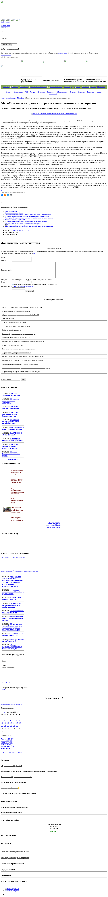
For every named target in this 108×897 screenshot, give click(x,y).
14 (14, 723)
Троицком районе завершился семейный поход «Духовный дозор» (23, 341)
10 (2, 723)
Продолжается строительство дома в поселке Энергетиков (23, 223)
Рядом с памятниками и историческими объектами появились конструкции (26, 368)
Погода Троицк (54, 523)
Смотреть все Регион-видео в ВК (13, 557)
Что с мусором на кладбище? (14, 213)
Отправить (6, 682)
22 (17, 726)
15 (17, 723)
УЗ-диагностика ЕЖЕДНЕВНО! (15, 219)
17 (2, 726)
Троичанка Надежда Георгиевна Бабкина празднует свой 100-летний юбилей (29, 226)
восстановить (6, 55)
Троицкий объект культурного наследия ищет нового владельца (22, 360)
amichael (53, 831)
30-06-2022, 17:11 (23, 230)
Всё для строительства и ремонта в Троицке (16, 326)
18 (5, 726)
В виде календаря (7, 704)
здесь (34, 253)
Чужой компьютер (10, 57)
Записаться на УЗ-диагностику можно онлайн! (16, 777)
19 (8, 726)
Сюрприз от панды (8, 870)
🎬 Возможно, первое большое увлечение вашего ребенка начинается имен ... (29, 225)
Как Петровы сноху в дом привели (15, 858)
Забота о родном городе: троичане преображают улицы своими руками (10, 72)
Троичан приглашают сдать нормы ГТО (14, 807)
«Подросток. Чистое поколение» (12, 345)
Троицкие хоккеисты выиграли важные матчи (96, 81)
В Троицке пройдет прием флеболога (13, 782)
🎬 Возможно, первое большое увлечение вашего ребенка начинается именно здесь (29, 771)
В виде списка (19, 704)
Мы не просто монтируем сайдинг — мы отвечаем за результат (22, 307)
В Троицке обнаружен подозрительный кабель (74, 81)
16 (20, 723)
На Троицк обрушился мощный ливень (17, 500)
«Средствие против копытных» (14, 881)
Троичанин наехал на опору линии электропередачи (18, 349)
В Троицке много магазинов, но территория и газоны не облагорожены (27, 216)
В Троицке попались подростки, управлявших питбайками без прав (26, 221)
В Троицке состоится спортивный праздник (16, 311)
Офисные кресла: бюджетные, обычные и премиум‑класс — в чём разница (28, 214)
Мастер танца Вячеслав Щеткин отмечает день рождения (20, 364)
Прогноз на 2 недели (54, 527)
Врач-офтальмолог (8, 319)
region (14, 230)
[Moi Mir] (8, 195)
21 (14, 726)
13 (11, 723)
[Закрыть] (4, 27)
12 (8, 723)
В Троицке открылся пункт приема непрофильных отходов (21, 371)
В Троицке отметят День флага (11, 812)
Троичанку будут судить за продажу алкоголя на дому (19, 334)
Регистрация (5, 26)
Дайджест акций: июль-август (11, 330)
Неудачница (6, 875)
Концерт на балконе (51, 81)
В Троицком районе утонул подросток (14, 322)
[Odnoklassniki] (5, 195)
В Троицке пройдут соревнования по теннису (16, 353)
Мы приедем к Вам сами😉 (10, 788)
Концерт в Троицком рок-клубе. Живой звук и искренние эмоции (23, 356)
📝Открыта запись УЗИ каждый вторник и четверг (18, 793)
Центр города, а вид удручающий (29, 81)
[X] (11, 195)
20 (11, 726)
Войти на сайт (6, 22)
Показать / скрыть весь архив (11, 752)
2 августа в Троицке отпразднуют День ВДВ (16, 337)
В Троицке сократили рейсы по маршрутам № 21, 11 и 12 (20, 315)
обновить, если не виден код (22, 286)
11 (5, 723)
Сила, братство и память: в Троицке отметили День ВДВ (17, 519)
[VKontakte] (2, 195)
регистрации (62, 53)
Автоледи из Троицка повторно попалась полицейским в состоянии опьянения (29, 218)
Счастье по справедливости (12, 864)
